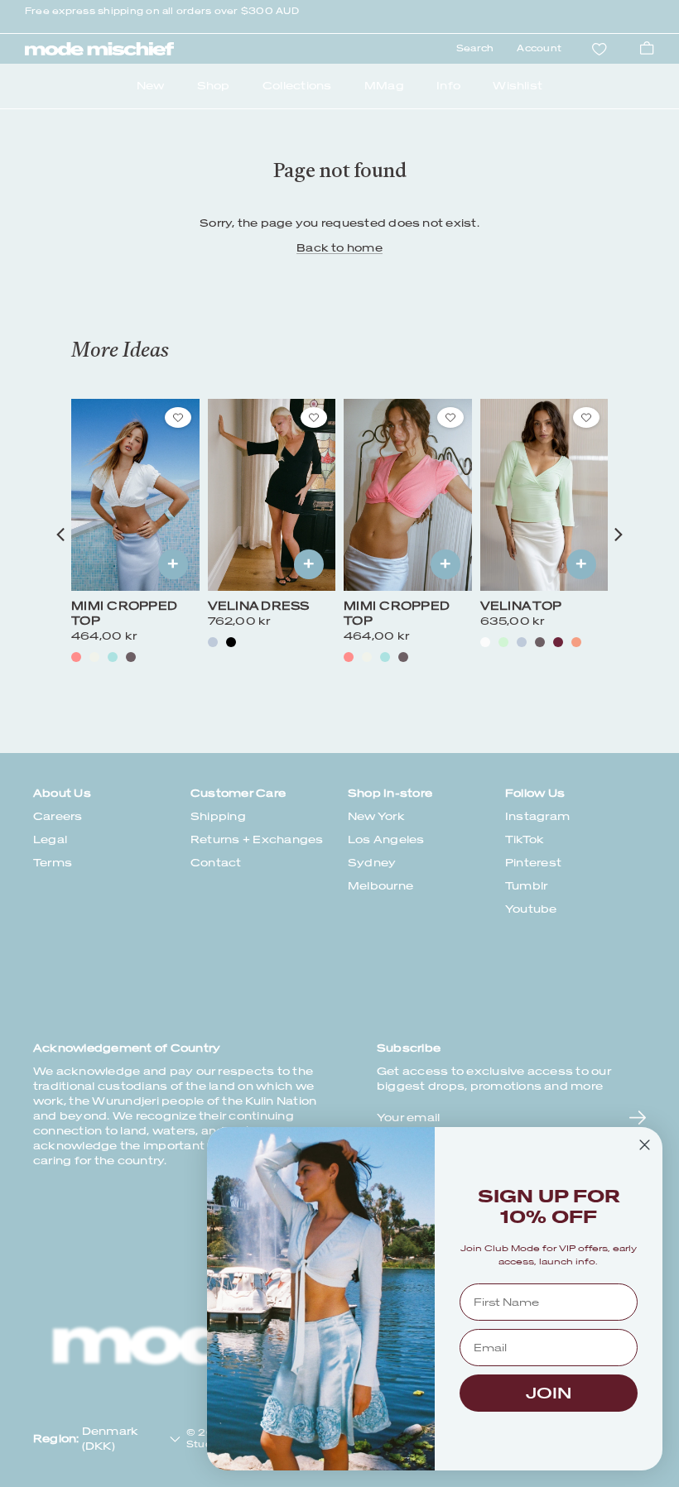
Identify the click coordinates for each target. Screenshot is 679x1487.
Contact (216, 862)
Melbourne (380, 886)
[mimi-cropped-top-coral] (76, 657)
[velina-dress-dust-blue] (213, 642)
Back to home (339, 248)
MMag (384, 85)
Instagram (537, 816)
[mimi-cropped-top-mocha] (131, 657)
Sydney (372, 862)
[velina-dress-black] (231, 642)
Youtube (531, 909)
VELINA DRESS (259, 606)
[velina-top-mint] (503, 642)
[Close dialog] (644, 1145)
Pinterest (533, 862)
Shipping (218, 816)
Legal (50, 839)
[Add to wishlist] (178, 417)
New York (376, 816)
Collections (297, 85)
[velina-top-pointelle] (485, 642)
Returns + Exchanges (257, 839)
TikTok (524, 839)
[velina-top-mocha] (540, 642)
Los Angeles (386, 839)
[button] (60, 534)
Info (448, 85)
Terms (52, 862)
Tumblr (526, 886)
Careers (58, 816)
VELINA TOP (521, 606)
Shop (213, 85)
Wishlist (517, 85)
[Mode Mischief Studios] (99, 48)
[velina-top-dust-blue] (522, 642)
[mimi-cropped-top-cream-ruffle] (94, 657)
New (151, 85)
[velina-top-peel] (576, 642)
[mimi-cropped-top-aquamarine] (113, 657)
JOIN (548, 1393)
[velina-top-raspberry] (558, 642)
